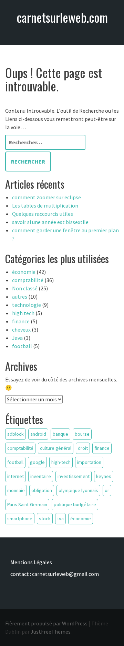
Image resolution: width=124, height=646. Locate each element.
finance (21, 321)
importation (89, 462)
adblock (15, 434)
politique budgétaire (75, 504)
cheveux (21, 329)
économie (23, 271)
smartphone (19, 518)
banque (60, 434)
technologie (26, 304)
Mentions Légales (31, 562)
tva (60, 518)
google (37, 462)
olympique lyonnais (78, 490)
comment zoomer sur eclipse (46, 197)
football (22, 346)
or (107, 490)
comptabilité (27, 280)
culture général (55, 448)
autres (19, 296)
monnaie (16, 490)
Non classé (25, 288)
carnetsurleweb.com (62, 17)
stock (45, 518)
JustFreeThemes (51, 631)
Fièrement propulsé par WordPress (46, 623)
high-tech (61, 462)
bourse (82, 434)
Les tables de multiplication (45, 205)
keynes (103, 476)
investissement (74, 476)
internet (15, 476)
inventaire (40, 476)
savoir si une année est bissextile (50, 222)
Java (17, 337)
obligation (41, 490)
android (38, 434)
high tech (23, 313)
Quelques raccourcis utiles (42, 213)
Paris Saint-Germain (27, 504)
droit (83, 448)
